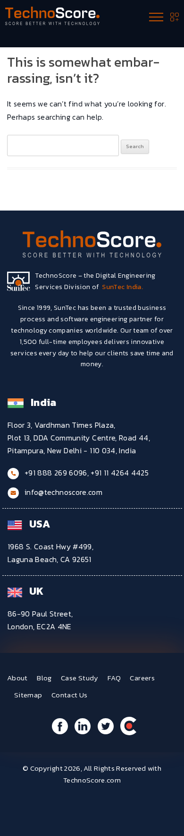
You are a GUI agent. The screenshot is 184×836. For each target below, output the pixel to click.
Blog (44, 677)
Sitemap (28, 694)
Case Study (80, 677)
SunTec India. (122, 287)
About (17, 677)
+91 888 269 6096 (56, 472)
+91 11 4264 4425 (120, 472)
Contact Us (69, 694)
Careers (142, 677)
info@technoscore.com (63, 492)
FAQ (114, 677)
